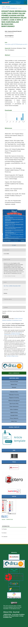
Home (3, 6)
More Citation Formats (10, 276)
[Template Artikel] (14, 437)
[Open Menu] (25, 2)
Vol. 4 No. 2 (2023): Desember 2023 (9, 8)
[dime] (14, 595)
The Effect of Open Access (12, 356)
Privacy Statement (14, 418)
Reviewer (14, 387)
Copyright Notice (14, 415)
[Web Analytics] (5, 516)
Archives (8, 6)
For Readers (4, 529)
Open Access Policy (14, 403)
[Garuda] (14, 557)
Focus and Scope (14, 381)
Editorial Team (14, 384)
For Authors (4, 532)
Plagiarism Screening (14, 397)
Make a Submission (14, 373)
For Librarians (4, 536)
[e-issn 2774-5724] (14, 456)
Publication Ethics (14, 391)
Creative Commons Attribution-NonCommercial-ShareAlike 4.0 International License (12, 607)
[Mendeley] (14, 467)
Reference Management (14, 400)
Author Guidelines (14, 409)
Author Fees (14, 421)
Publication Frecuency (14, 394)
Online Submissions (14, 406)
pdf (14, 245)
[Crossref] (14, 589)
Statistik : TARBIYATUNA (7, 519)
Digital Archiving (14, 412)
